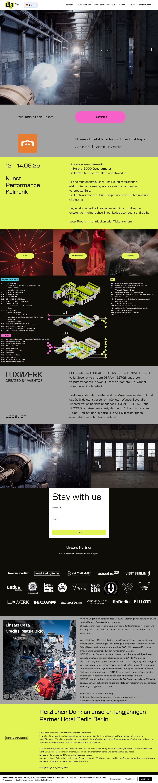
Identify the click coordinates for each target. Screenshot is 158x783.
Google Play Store (108, 146)
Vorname (56, 508)
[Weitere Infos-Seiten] (152, 5)
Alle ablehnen (130, 779)
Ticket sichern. (122, 221)
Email (55, 519)
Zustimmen (145, 779)
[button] (154, 101)
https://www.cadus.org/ (102, 694)
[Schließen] (155, 779)
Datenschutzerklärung (43, 780)
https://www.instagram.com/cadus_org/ (120, 697)
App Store (82, 146)
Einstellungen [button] (115, 779)
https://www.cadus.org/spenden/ (110, 701)
